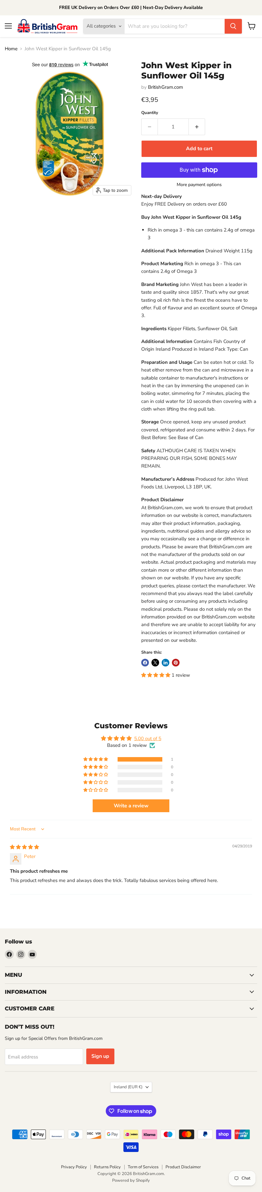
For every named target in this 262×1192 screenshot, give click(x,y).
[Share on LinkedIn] (165, 662)
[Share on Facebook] (145, 662)
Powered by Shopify (131, 1180)
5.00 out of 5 (147, 738)
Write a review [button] (131, 805)
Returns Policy (107, 1167)
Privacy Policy (74, 1167)
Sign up (100, 1056)
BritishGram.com (165, 87)
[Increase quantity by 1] (197, 126)
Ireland (128, 1087)
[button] (156, 675)
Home (11, 49)
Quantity (149, 112)
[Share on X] (155, 662)
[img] (24, 847)
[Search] (233, 26)
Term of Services (143, 1167)
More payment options (199, 184)
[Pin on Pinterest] (176, 662)
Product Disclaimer (183, 1167)
